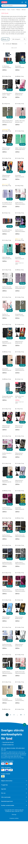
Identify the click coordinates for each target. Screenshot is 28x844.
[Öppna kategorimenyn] (25, 2)
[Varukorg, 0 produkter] (22, 2)
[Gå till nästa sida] (24, 714)
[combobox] (14, 5)
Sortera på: (8, 43)
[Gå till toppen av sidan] (24, 724)
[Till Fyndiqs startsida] (4, 2)
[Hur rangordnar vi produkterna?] (3, 43)
